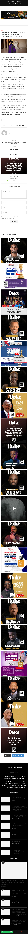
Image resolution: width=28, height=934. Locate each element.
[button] (2, 169)
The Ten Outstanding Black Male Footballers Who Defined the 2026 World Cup (19, 808)
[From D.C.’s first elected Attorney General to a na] (14, 327)
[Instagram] (11, 3)
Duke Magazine (9, 36)
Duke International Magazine (17, 932)
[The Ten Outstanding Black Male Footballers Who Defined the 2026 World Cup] (5, 808)
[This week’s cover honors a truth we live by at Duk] (14, 405)
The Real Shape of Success (18, 833)
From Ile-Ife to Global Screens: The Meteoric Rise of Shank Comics (18, 852)
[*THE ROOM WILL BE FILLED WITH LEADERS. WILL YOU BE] (14, 560)
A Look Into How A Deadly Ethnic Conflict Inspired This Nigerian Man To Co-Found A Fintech (18, 893)
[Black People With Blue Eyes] (5, 903)
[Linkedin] (13, 3)
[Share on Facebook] (16, 125)
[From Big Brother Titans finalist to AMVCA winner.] (14, 456)
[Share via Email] (23, 125)
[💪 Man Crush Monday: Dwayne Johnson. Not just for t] (14, 714)
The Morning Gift (14, 176)
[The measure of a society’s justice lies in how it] (14, 611)
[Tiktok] (20, 3)
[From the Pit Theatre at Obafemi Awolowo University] (14, 379)
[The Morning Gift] (14, 166)
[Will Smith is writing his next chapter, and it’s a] (14, 689)
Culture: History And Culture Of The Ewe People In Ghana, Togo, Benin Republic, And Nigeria (13, 882)
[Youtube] (15, 3)
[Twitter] (9, 3)
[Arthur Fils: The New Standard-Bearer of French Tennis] (5, 799)
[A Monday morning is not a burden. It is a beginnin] (14, 431)
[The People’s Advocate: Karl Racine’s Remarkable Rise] (5, 817)
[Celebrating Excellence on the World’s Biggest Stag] (14, 302)
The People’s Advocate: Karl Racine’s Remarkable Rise (18, 816)
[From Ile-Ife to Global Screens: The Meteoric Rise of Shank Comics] (5, 852)
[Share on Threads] (20, 125)
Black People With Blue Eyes (18, 901)
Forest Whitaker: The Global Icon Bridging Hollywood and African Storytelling (18, 922)
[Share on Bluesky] (22, 125)
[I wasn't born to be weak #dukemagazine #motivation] (14, 508)
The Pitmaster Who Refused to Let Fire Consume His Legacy (18, 825)
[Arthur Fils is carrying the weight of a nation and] (14, 250)
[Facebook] (7, 3)
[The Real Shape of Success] (5, 835)
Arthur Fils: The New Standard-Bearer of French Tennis (18, 799)
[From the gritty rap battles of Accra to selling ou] (14, 637)
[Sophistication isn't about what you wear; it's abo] (14, 740)
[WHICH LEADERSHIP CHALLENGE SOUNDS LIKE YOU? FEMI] (14, 276)
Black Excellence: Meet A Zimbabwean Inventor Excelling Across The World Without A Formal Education (18, 912)
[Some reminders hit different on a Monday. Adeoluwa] (14, 585)
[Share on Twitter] (17, 125)
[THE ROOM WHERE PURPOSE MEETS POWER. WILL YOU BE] (14, 353)
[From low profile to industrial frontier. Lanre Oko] (14, 482)
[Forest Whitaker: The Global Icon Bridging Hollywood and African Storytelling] (5, 922)
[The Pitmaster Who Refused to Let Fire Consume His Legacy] (5, 826)
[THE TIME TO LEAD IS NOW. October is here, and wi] (14, 663)
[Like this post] (14, 125)
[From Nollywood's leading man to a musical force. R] (14, 534)
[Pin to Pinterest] (19, 125)
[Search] (26, 23)
